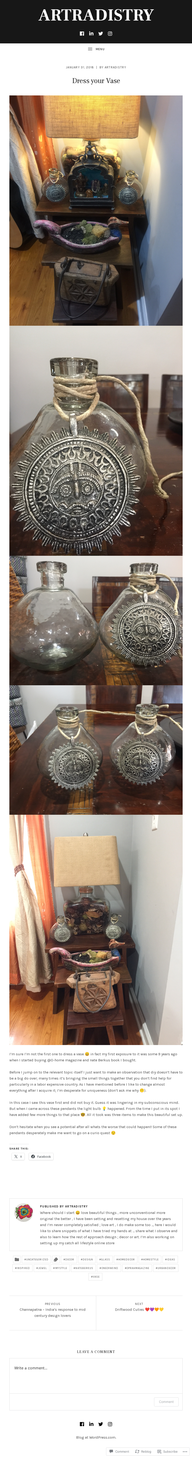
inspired (23, 1268)
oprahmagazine (138, 1268)
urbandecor (167, 1268)
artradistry (115, 67)
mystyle (61, 1268)
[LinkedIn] (91, 33)
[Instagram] (110, 33)
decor (69, 1259)
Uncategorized (37, 1259)
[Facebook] (82, 33)
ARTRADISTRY (96, 15)
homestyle (151, 1259)
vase (96, 1276)
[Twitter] (100, 33)
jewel (42, 1268)
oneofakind (110, 1268)
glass (105, 1259)
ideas (171, 1259)
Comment (166, 1402)
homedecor (126, 1259)
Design (88, 1259)
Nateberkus (84, 1268)
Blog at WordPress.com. (96, 1437)
